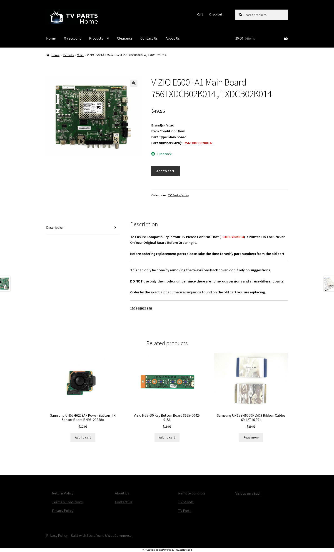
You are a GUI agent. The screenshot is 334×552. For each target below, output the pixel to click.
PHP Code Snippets (152, 549)
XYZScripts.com (184, 549)
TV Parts (68, 55)
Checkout (215, 14)
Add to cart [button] (83, 437)
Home (51, 38)
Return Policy (62, 493)
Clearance (124, 38)
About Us (173, 38)
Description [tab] (55, 227)
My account (72, 38)
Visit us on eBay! (247, 493)
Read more (251, 437)
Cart (200, 14)
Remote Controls (191, 493)
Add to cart (165, 171)
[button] (133, 83)
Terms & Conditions (67, 502)
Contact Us (149, 38)
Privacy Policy (62, 510)
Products (96, 38)
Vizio (80, 55)
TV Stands (186, 502)
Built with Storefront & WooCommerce (101, 535)
